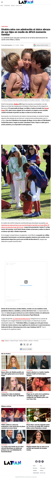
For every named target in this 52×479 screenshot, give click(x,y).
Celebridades (7, 5)
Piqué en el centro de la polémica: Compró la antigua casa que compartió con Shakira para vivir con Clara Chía (38, 396)
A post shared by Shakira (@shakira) (26, 303)
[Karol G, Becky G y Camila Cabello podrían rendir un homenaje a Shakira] (39, 362)
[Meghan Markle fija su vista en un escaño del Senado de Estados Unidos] (39, 437)
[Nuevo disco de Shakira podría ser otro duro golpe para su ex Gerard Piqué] (13, 362)
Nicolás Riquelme (7, 45)
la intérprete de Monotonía (21, 318)
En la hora (36, 468)
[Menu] (2, 2)
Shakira (16, 104)
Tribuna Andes (36, 472)
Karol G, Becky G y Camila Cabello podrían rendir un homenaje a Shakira (38, 373)
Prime (36, 465)
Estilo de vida (19, 5)
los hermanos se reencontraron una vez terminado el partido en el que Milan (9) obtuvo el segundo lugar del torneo (25, 225)
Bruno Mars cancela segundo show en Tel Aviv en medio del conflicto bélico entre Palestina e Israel (38, 426)
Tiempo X (36, 470)
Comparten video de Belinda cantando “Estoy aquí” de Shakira (12, 394)
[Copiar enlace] (30, 344)
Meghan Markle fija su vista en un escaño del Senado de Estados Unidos (38, 448)
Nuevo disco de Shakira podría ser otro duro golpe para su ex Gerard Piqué (12, 373)
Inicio (2, 5)
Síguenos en (27, 349)
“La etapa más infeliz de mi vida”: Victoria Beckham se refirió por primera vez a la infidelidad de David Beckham (12, 449)
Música (28, 423)
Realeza (13, 5)
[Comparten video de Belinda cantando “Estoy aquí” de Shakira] (13, 384)
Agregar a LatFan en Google (40, 45)
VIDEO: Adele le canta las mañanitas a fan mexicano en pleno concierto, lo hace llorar (13, 426)
